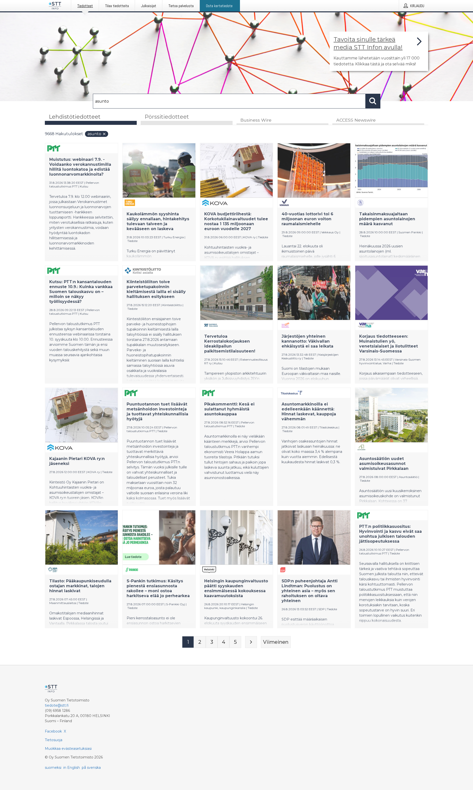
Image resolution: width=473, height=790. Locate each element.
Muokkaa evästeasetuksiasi (68, 748)
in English (71, 767)
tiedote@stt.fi (57, 705)
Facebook (53, 731)
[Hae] (373, 101)
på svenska (91, 767)
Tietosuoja (53, 740)
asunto (94, 133)
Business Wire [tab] (255, 120)
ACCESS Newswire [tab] (356, 120)
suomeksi (53, 767)
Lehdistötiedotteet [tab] (75, 116)
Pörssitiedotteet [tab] (167, 116)
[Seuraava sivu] (251, 642)
